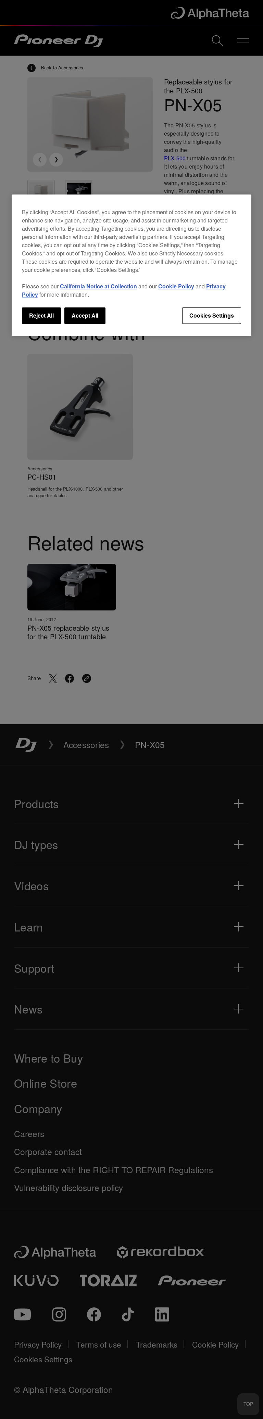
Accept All (85, 315)
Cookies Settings (211, 315)
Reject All (41, 315)
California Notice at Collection (98, 286)
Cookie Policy (176, 286)
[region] (131, 265)
